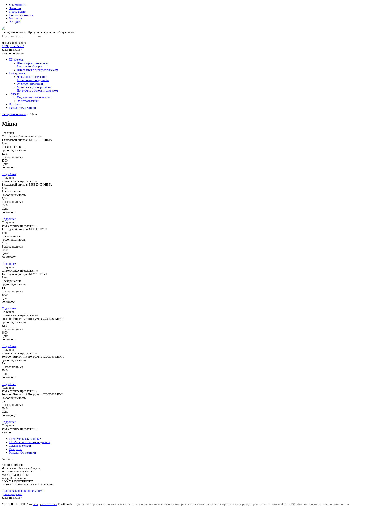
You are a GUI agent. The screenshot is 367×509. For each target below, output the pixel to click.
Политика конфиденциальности (22, 490)
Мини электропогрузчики (34, 87)
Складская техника (14, 114)
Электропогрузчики (30, 83)
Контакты (15, 18)
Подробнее (9, 174)
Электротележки (28, 100)
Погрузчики (17, 73)
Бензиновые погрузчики (33, 80)
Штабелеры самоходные (32, 63)
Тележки (14, 94)
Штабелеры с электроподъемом (37, 69)
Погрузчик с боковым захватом (37, 90)
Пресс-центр (17, 11)
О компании (17, 4)
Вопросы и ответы (21, 15)
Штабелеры (16, 59)
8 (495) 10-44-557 (13, 46)
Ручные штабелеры (29, 66)
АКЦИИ (14, 22)
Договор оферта (12, 494)
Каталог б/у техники (22, 107)
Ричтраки (15, 104)
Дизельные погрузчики (32, 76)
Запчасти (15, 8)
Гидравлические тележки (33, 97)
